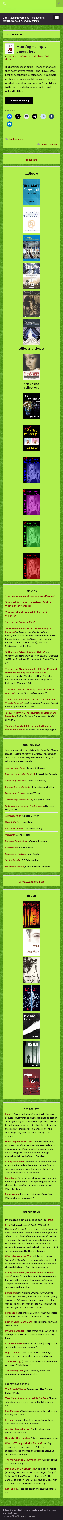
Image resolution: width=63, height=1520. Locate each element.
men (20, 139)
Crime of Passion (14, 1343)
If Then (9, 1419)
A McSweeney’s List (31, 881)
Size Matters (12, 1410)
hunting (13, 139)
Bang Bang (11, 1177)
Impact (9, 1114)
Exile (7, 1225)
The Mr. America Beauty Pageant (23, 1459)
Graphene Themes (25, 1516)
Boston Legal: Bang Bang (18, 1321)
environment (25, 56)
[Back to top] (55, 1512)
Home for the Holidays (17, 1437)
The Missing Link (14, 1370)
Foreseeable (12, 1194)
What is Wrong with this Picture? (23, 1443)
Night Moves (12, 1352)
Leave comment (49, 144)
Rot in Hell (11, 1488)
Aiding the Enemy (14, 1161)
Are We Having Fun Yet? (18, 1428)
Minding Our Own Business (20, 1468)
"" (30, 595)
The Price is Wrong (15, 1389)
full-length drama (35, 1272)
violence (9, 59)
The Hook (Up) (13, 1361)
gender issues (37, 56)
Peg (50, 1219)
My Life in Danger (14, 1330)
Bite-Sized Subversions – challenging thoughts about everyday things (24, 19)
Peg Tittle (12, 56)
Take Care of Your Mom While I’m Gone (26, 1398)
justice (48, 56)
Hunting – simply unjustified (31, 48)
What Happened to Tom (18, 1141)
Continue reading (19, 100)
